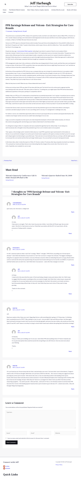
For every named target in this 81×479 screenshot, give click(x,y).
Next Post (74, 160)
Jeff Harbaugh (40, 3)
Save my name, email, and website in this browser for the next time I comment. (28, 438)
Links (4, 12)
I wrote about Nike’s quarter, (24, 51)
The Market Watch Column (17, 10)
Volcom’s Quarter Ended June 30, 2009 (57, 176)
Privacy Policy (59, 464)
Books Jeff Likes (72, 10)
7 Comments (9, 31)
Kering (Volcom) (17, 31)
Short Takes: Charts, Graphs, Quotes (38, 10)
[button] (5, 4)
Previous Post (7, 160)
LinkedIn (7, 468)
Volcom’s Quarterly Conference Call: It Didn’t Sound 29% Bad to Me (21, 177)
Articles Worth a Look (57, 10)
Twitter (7, 466)
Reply (72, 212)
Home (4, 10)
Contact (10, 12)
